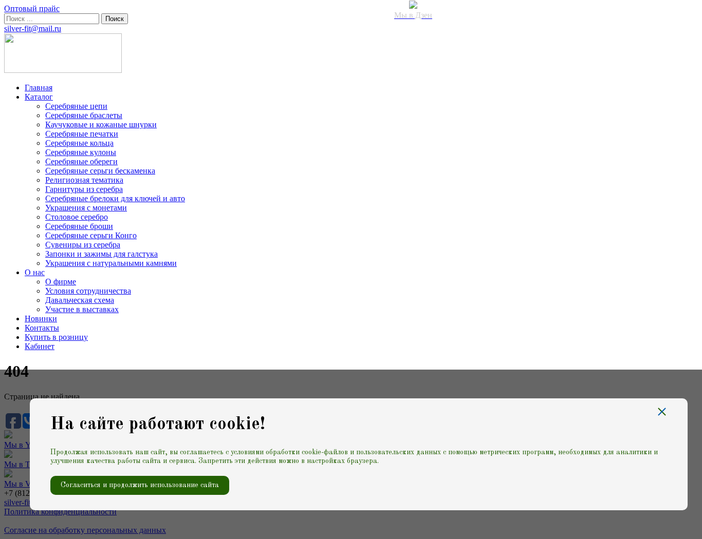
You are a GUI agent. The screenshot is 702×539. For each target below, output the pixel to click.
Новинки (41, 318)
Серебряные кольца (79, 143)
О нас (35, 272)
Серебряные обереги (81, 161)
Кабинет (39, 346)
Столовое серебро (76, 217)
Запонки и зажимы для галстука (101, 253)
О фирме (60, 281)
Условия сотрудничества (88, 290)
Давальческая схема (79, 300)
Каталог (39, 96)
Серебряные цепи (76, 106)
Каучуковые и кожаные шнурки (101, 124)
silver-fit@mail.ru (32, 28)
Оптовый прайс (32, 8)
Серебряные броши (79, 226)
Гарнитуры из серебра (84, 189)
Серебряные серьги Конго (91, 235)
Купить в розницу (56, 337)
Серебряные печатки (81, 133)
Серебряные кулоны (80, 152)
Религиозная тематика (84, 180)
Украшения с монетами (86, 207)
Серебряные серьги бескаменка (100, 170)
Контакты (42, 327)
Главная (38, 87)
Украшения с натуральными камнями (111, 263)
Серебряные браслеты (83, 115)
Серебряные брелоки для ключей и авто (115, 198)
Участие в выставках (82, 309)
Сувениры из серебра (82, 244)
